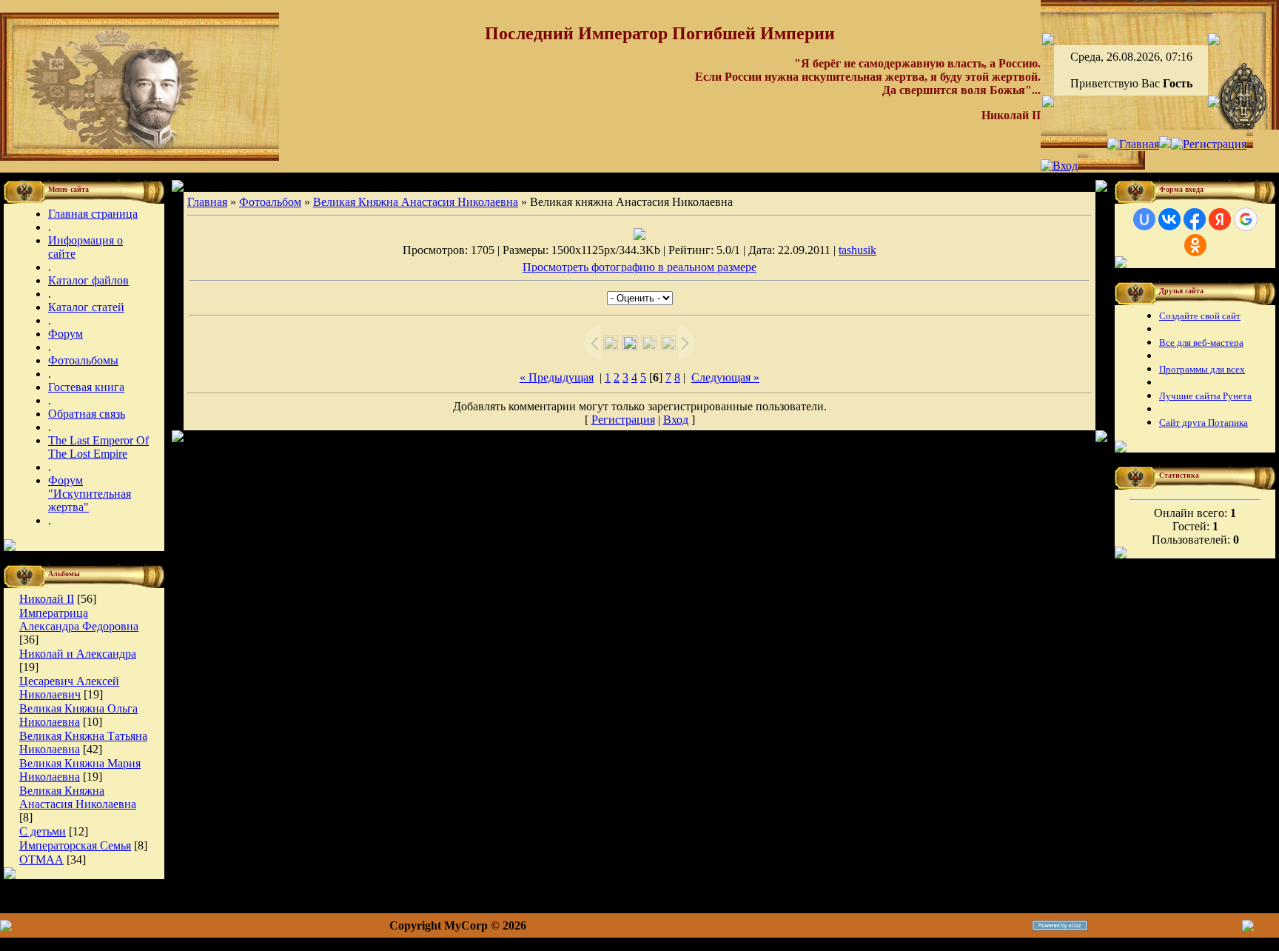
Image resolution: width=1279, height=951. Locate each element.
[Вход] (1059, 165)
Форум (65, 333)
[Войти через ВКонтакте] (1169, 219)
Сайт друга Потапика (1203, 422)
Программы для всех (1202, 369)
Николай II (46, 599)
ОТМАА (41, 859)
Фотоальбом (270, 202)
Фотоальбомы (83, 360)
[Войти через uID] (1144, 219)
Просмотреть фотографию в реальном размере (639, 267)
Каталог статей (86, 307)
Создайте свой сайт (1200, 315)
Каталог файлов (88, 280)
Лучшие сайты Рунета (1205, 395)
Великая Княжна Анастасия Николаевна (77, 797)
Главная (207, 202)
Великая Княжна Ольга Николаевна (78, 715)
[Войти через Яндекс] (1220, 219)
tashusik (857, 250)
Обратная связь (86, 413)
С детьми (42, 831)
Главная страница (93, 213)
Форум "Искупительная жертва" (89, 493)
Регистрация (623, 419)
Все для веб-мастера (1201, 342)
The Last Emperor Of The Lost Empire (98, 447)
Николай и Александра (77, 653)
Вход (675, 419)
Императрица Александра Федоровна (78, 620)
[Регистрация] (1208, 144)
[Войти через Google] (1246, 219)
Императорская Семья (75, 845)
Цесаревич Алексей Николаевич (69, 688)
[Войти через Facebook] (1195, 219)
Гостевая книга (86, 387)
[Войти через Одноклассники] (1195, 245)
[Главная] (1133, 144)
